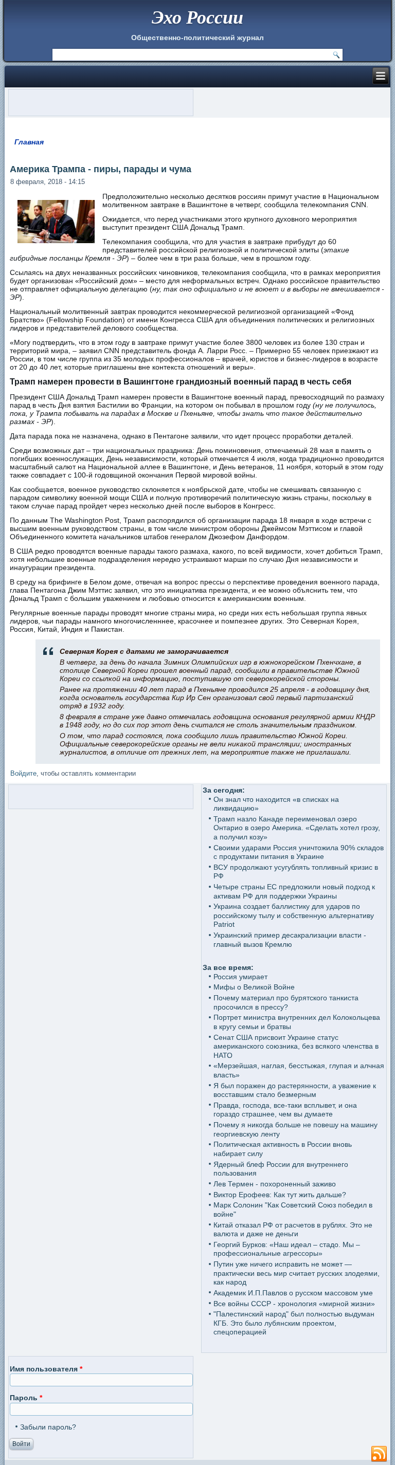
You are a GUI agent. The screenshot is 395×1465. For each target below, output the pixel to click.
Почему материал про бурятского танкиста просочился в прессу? (285, 1002)
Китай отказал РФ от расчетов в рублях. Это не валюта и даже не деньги (292, 1229)
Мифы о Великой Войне (254, 987)
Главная (29, 142)
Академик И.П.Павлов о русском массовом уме (293, 1293)
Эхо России (197, 17)
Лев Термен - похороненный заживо (274, 1184)
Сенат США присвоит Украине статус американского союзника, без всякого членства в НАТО (296, 1046)
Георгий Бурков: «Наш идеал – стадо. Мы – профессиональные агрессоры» (286, 1249)
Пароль (26, 1398)
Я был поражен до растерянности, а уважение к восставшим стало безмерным (294, 1090)
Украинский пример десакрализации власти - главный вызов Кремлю (289, 939)
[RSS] (379, 1454)
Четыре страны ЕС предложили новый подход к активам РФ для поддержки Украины (294, 891)
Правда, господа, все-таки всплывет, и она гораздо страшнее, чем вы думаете (285, 1110)
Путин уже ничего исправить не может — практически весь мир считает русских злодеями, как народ (296, 1273)
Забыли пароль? (48, 1427)
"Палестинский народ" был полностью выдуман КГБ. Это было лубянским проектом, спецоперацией (293, 1323)
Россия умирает (240, 977)
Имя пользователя (46, 1369)
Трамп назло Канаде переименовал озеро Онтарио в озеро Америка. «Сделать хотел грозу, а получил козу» (296, 828)
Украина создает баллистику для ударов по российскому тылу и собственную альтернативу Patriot (293, 915)
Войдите (23, 773)
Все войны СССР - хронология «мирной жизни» (294, 1303)
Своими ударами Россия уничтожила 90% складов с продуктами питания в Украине (298, 852)
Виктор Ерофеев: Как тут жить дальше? (279, 1195)
